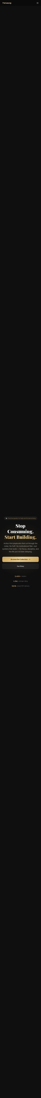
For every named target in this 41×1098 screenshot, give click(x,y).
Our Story (20, 566)
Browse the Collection (19, 559)
